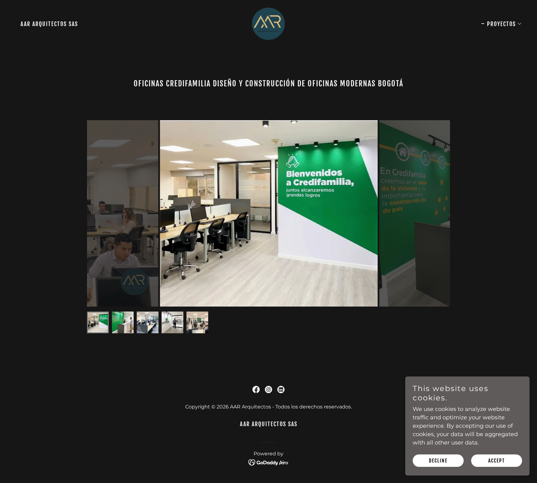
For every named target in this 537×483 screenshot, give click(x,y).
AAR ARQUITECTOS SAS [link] (49, 24)
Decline (438, 461)
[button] (501, 24)
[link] (268, 23)
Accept (496, 461)
